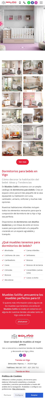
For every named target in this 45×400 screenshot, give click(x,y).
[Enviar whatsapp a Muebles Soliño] (28, 2)
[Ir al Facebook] (32, 2)
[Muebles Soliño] (9, 2)
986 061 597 (21, 367)
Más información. (18, 389)
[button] (2, 28)
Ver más (22, 162)
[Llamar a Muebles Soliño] (20, 2)
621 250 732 (33, 367)
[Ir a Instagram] (36, 2)
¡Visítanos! (22, 321)
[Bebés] (12, 67)
